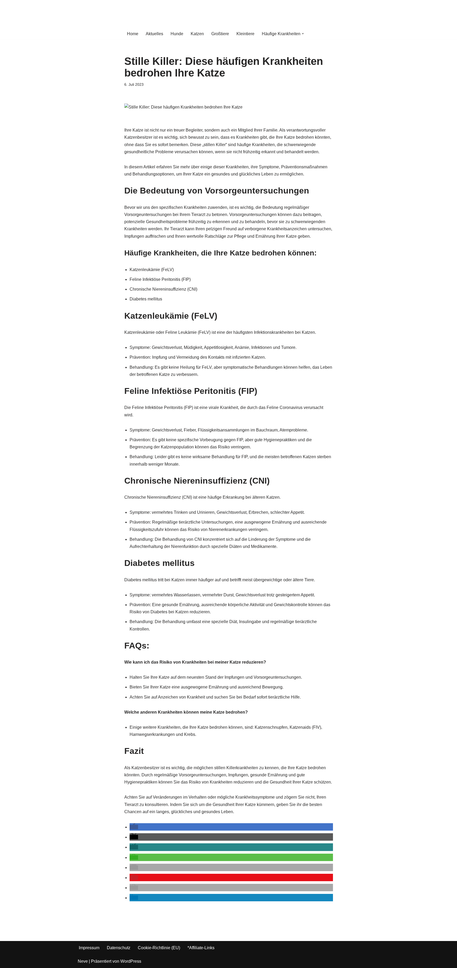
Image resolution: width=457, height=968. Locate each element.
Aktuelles (154, 33)
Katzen (197, 33)
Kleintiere (245, 33)
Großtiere (220, 33)
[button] (303, 34)
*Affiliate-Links (201, 948)
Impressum (89, 948)
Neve (83, 961)
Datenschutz (118, 948)
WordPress (130, 961)
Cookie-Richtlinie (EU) (159, 948)
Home (132, 33)
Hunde (177, 33)
